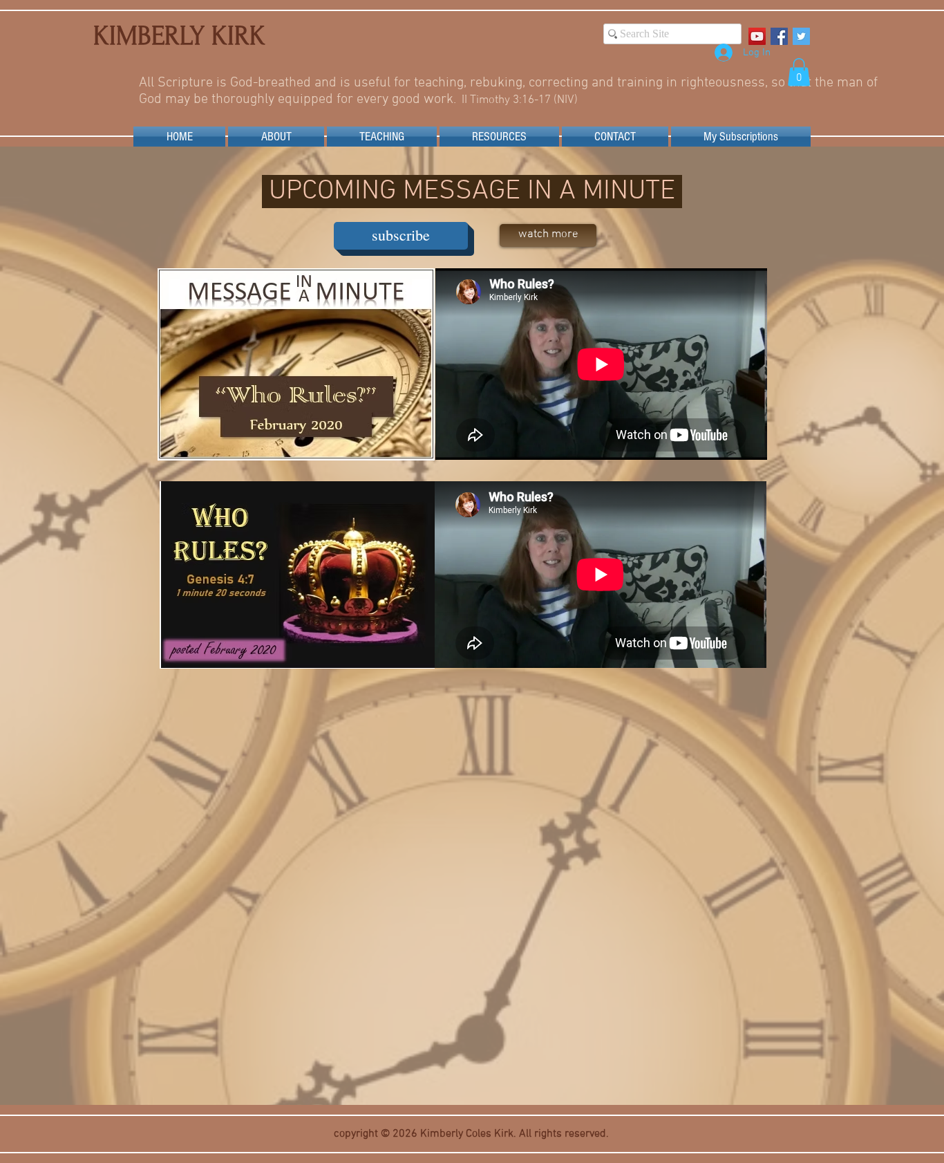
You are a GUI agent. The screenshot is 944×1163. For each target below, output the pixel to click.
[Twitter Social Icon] (801, 36)
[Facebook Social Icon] (779, 36)
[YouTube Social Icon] (757, 36)
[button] (799, 72)
